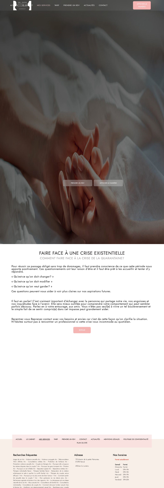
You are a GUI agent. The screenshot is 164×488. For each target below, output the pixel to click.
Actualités (89, 5)
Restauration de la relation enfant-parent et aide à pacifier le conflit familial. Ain (41, 472)
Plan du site (82, 443)
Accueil (14, 5)
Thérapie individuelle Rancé (22, 471)
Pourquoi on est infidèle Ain (26, 469)
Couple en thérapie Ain (43, 464)
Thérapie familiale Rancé (41, 471)
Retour (82, 330)
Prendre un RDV (71, 5)
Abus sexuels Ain (33, 482)
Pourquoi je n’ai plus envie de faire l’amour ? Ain (40, 475)
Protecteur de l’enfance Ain (57, 462)
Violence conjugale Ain (49, 459)
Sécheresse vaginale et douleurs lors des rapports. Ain (31, 480)
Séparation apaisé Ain (44, 469)
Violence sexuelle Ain (33, 459)
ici (100, 411)
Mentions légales (111, 439)
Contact (103, 5)
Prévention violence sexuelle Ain (23, 464)
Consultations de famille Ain (50, 482)
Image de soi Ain (18, 459)
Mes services (43, 5)
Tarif (57, 5)
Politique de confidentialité (136, 439)
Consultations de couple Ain (32, 485)
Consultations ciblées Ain (37, 462)
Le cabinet (27, 5)
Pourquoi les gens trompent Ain (51, 466)
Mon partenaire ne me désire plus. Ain (53, 478)
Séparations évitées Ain (60, 469)
